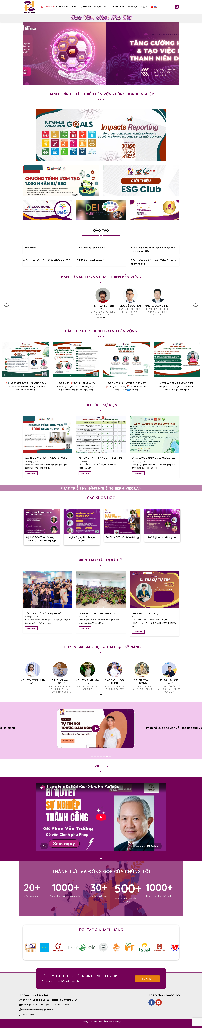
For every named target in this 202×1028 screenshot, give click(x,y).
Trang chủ (49, 7)
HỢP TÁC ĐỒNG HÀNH (97, 7)
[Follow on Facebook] (151, 1008)
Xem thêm (31, 476)
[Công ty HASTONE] (145, 953)
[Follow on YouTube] (158, 1008)
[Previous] (29, 53)
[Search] (177, 7)
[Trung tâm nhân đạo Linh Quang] (160, 953)
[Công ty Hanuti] (129, 953)
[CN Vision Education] (43, 953)
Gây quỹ (143, 7)
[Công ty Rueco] (101, 953)
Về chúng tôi (62, 7)
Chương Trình (117, 7)
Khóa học (132, 7)
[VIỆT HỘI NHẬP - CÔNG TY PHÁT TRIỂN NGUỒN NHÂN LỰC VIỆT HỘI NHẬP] (29, 7)
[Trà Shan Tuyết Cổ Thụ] (88, 953)
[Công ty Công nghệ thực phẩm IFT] (114, 953)
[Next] (172, 53)
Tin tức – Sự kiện (79, 7)
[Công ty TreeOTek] (66, 953)
